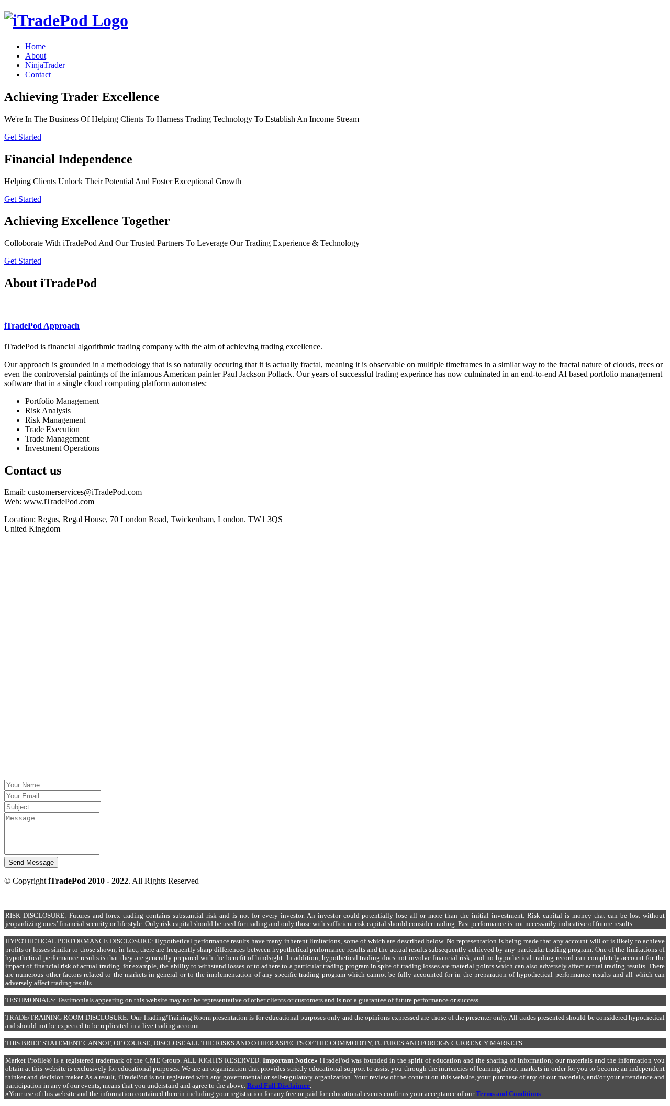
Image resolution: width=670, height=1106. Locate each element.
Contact (38, 74)
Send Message (31, 862)
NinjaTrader (45, 65)
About (35, 55)
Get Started (22, 136)
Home (35, 46)
